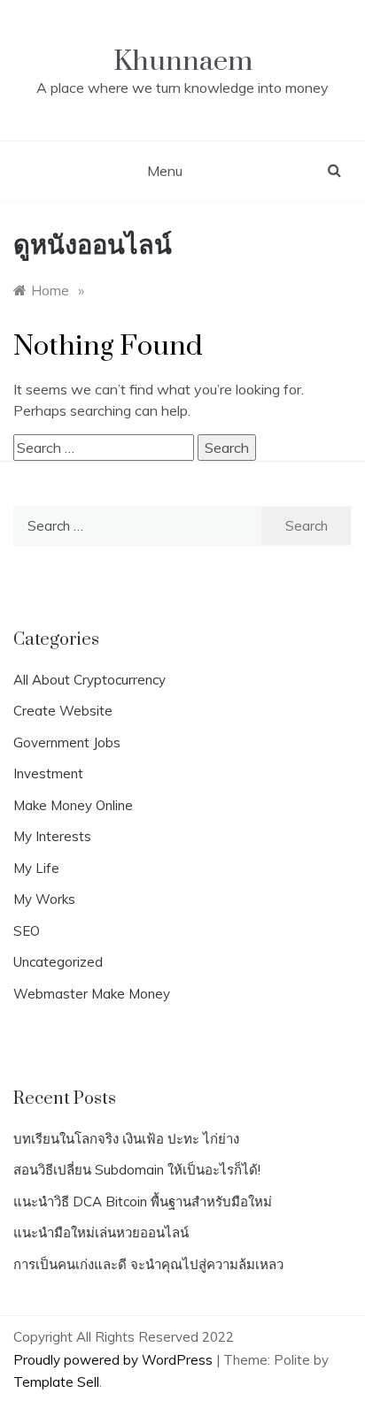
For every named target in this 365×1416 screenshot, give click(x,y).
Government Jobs (66, 742)
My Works (44, 899)
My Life (36, 868)
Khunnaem (182, 61)
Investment (48, 773)
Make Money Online (73, 805)
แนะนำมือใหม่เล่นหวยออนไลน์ (101, 1232)
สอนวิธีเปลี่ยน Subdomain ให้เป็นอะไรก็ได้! (136, 1169)
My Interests (52, 836)
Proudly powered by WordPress (114, 1359)
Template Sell (56, 1382)
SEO (26, 930)
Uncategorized (58, 961)
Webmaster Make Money (91, 993)
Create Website (63, 710)
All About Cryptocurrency (89, 679)
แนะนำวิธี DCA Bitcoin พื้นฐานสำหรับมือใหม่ (142, 1201)
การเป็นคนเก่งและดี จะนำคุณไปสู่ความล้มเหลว (148, 1264)
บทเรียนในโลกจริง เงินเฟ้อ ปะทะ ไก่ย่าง (126, 1138)
